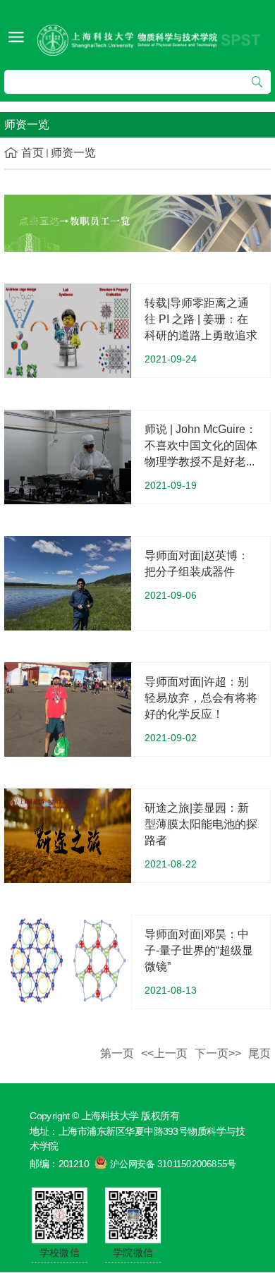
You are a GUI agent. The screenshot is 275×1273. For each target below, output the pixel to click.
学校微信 (59, 1252)
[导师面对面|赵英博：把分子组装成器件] (67, 582)
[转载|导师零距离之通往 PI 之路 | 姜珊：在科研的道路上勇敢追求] (67, 330)
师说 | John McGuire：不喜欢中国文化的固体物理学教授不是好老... (201, 445)
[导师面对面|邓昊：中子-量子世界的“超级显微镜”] (67, 961)
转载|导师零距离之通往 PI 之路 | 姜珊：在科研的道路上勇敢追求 (201, 319)
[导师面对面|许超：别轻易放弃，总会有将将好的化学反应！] (67, 708)
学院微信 (133, 1252)
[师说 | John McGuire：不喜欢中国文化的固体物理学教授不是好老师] (67, 456)
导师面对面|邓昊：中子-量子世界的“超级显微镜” (199, 950)
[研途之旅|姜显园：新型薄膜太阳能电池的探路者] (67, 835)
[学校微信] (59, 1214)
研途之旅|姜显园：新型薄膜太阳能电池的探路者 (201, 824)
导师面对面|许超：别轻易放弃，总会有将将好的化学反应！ (201, 698)
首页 (32, 153)
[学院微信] (133, 1214)
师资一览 (73, 153)
